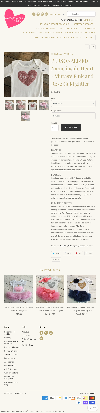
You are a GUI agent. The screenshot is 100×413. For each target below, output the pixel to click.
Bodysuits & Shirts (46, 28)
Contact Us (26, 336)
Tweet (57, 253)
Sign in (53, 14)
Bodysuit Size (56, 111)
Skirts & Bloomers (69, 28)
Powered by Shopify (88, 393)
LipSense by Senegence (44, 38)
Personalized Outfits (71, 20)
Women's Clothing (84, 32)
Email (57, 259)
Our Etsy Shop (27, 345)
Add (90, 253)
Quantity (54, 123)
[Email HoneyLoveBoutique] (46, 14)
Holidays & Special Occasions (55, 24)
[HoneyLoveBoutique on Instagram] (42, 14)
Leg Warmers (89, 28)
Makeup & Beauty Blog (71, 38)
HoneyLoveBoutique (18, 393)
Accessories (29, 32)
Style (53, 99)
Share (69, 253)
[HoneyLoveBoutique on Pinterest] (38, 14)
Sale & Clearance (64, 32)
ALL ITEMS (63, 246)
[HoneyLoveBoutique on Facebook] (33, 14)
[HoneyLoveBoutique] (14, 19)
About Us (25, 332)
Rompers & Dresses (84, 24)
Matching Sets (47, 32)
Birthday (89, 20)
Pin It (79, 253)
